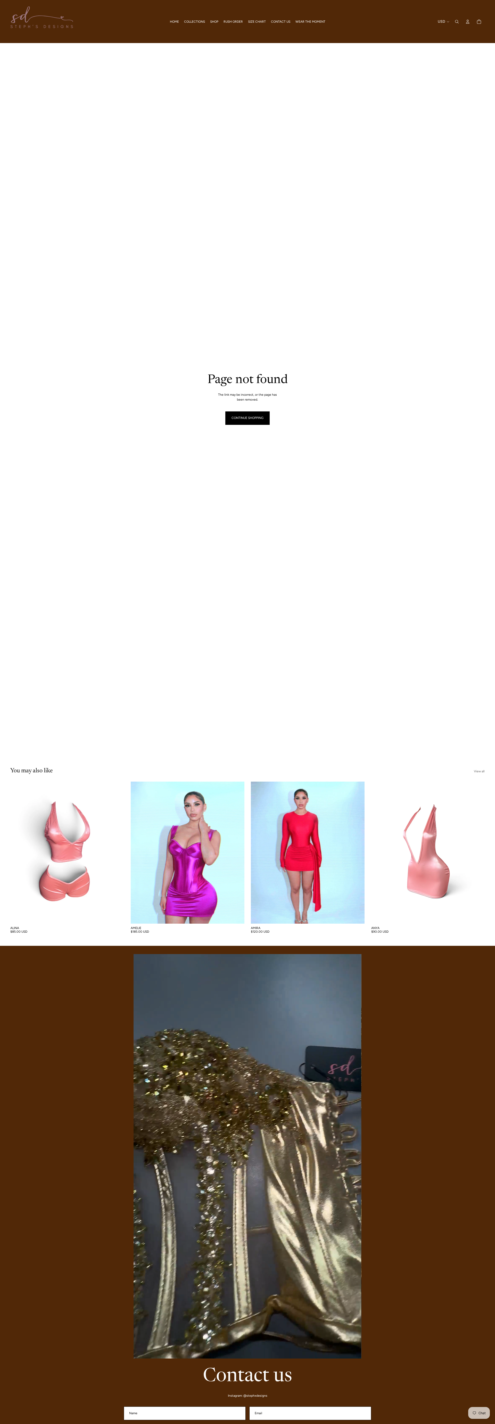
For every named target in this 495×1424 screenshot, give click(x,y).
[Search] (457, 21)
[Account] (467, 21)
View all (479, 771)
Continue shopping (247, 418)
